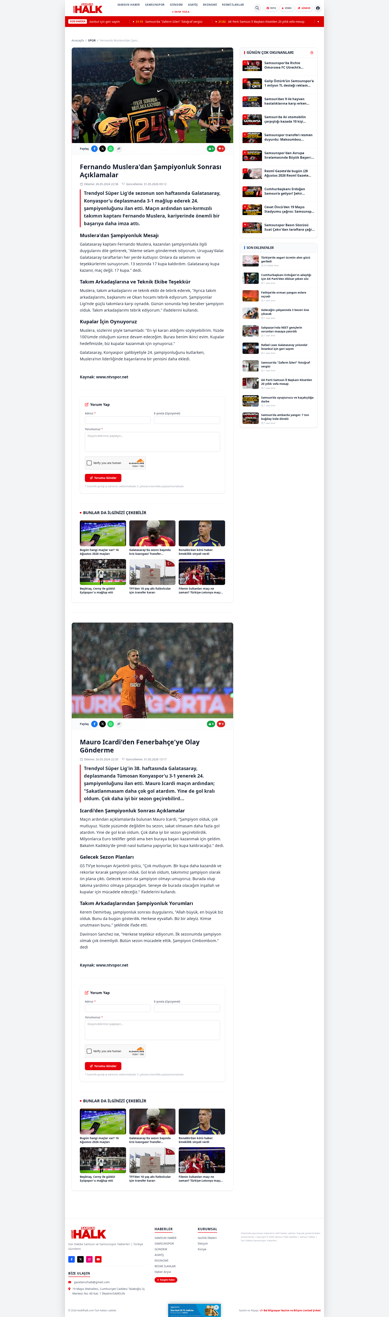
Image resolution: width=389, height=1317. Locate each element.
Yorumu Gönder (105, 478)
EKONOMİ (210, 4)
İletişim (203, 1243)
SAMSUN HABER (129, 4)
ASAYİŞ (193, 4)
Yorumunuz (94, 429)
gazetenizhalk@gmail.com (92, 1282)
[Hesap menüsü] (318, 8)
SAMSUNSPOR (155, 4)
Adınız (90, 413)
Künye (202, 1249)
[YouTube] (98, 1259)
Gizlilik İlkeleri (207, 1238)
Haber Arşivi (163, 1272)
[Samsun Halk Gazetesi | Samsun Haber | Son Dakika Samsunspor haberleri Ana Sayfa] (87, 8)
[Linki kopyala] (118, 148)
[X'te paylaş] (102, 148)
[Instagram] (89, 1259)
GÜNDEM (176, 4)
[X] (80, 1259)
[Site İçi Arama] (257, 8)
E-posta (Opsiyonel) (167, 413)
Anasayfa (78, 40)
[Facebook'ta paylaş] (94, 148)
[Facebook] (71, 1259)
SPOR (92, 40)
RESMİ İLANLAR (233, 4)
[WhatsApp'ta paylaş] (110, 148)
